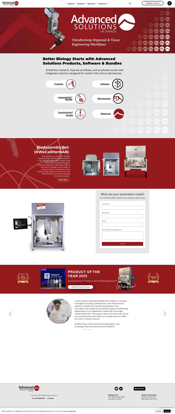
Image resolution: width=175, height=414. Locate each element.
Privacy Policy (72, 411)
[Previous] (10, 313)
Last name (105, 212)
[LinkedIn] (121, 388)
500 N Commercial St (148, 397)
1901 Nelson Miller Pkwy (116, 397)
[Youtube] (116, 388)
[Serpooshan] (87, 329)
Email (104, 221)
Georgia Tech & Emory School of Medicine (96, 326)
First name (106, 204)
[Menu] (169, 3)
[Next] (165, 313)
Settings (158, 411)
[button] (71, 3)
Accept (167, 411)
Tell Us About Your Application (112, 230)
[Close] (173, 411)
